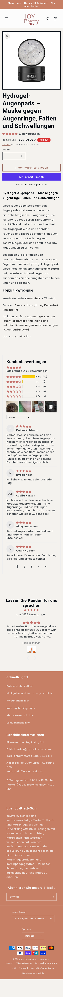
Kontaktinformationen (42, 968)
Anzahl (6, 149)
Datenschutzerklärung (46, 963)
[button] (6, 18)
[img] (23, 426)
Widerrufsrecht (24, 963)
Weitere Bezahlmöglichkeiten (31, 184)
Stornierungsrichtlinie (33, 973)
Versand (6, 144)
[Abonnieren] (52, 897)
